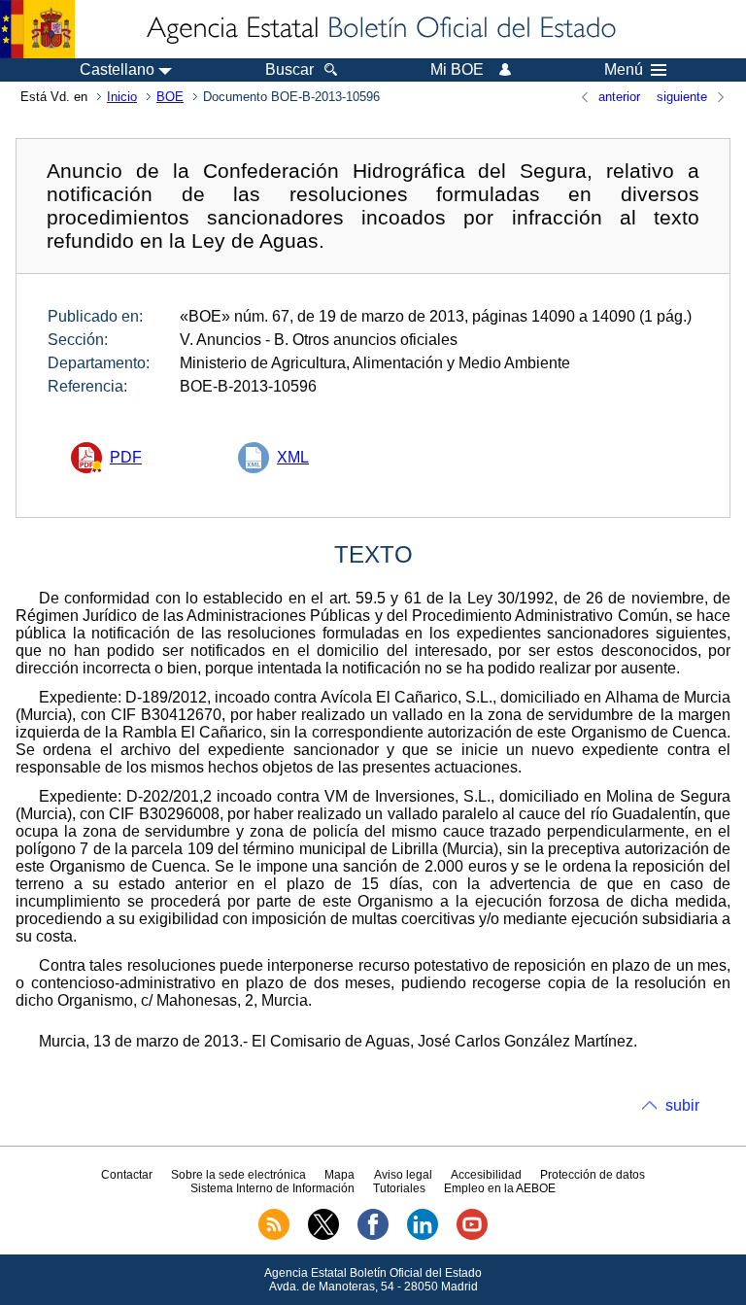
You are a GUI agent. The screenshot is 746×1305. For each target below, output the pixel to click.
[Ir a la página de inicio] (380, 29)
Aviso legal (403, 1175)
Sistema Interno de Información (272, 1188)
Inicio (122, 96)
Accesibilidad (486, 1175)
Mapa (339, 1175)
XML (293, 457)
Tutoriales (399, 1188)
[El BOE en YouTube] (472, 1236)
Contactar (127, 1175)
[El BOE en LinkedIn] (422, 1236)
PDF (126, 457)
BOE (170, 96)
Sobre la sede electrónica (238, 1175)
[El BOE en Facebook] (373, 1236)
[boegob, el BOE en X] (323, 1236)
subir (682, 1105)
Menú (623, 70)
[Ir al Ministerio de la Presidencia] (37, 29)
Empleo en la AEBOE (500, 1188)
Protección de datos (592, 1175)
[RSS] (273, 1236)
